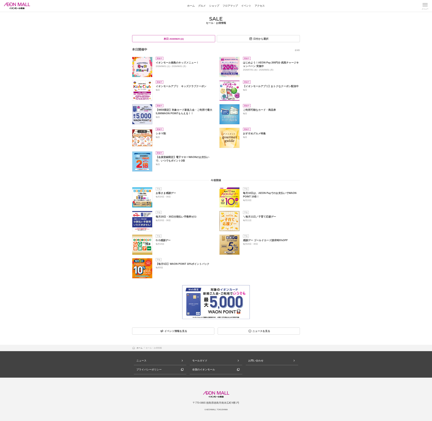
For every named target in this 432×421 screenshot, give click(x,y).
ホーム (140, 348)
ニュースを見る (261, 331)
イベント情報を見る (175, 331)
